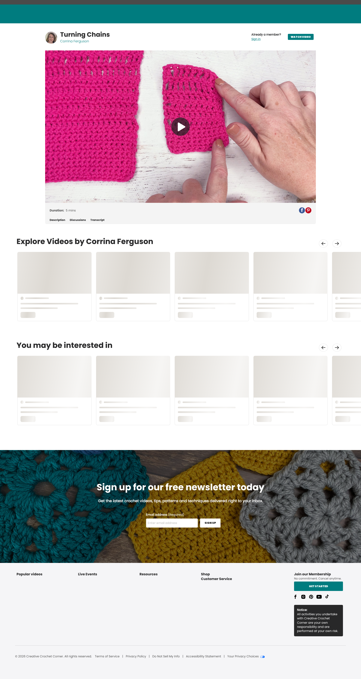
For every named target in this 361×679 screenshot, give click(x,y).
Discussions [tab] (78, 220)
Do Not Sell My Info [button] (166, 656)
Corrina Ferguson (74, 41)
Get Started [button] (318, 586)
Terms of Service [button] (107, 656)
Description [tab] (57, 220)
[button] (266, 36)
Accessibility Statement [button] (203, 656)
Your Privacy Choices (243, 656)
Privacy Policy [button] (136, 656)
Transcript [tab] (97, 220)
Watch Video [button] (301, 37)
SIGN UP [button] (210, 523)
